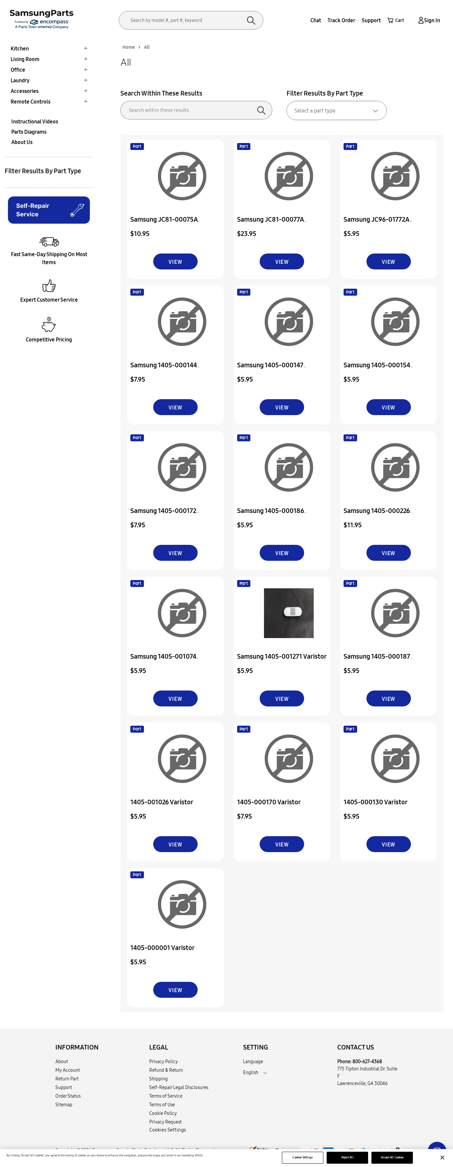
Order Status (68, 1096)
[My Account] (420, 20)
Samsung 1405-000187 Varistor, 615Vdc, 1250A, (378, 661)
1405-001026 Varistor (161, 801)
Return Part (67, 1078)
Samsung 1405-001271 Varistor (282, 656)
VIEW (175, 261)
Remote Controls (30, 101)
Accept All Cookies (392, 1157)
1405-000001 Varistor (162, 947)
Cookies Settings (302, 1157)
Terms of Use (162, 1104)
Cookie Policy (163, 1113)
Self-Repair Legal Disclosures (178, 1087)
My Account (67, 1070)
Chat (315, 20)
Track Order (341, 20)
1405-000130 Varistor (376, 801)
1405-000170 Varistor (269, 801)
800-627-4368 (367, 1061)
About (61, 1061)
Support (371, 20)
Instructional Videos (34, 121)
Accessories (24, 91)
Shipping (158, 1078)
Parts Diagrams (28, 131)
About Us (21, 142)
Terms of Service (165, 1096)
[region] (226, 1158)
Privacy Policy (163, 1061)
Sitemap (63, 1104)
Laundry (20, 80)
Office (18, 69)
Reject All (348, 1157)
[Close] (442, 1157)
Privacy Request (165, 1122)
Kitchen (20, 48)
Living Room (25, 59)
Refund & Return (166, 1070)
